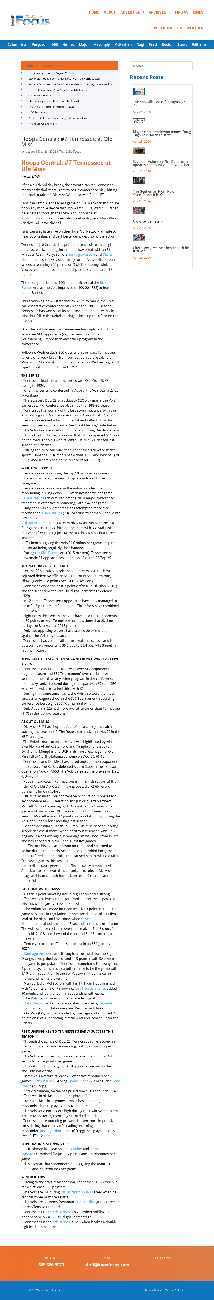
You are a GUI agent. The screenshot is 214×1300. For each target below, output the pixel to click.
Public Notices (168, 27)
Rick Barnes (50, 552)
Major (84, 45)
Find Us (182, 12)
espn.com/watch (34, 218)
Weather (195, 27)
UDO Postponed (37, 112)
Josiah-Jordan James (90, 988)
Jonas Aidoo (79, 1081)
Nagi (140, 45)
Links (198, 12)
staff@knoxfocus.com (107, 1264)
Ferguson (40, 45)
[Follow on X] (167, 1265)
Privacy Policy (153, 1290)
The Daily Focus (70, 151)
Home (94, 12)
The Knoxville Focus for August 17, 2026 (51, 107)
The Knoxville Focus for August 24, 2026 (51, 73)
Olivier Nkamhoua (37, 523)
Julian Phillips (33, 498)
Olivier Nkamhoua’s (76, 1192)
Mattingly (101, 45)
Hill (55, 45)
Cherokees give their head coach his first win (54, 101)
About (110, 12)
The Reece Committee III (42, 123)
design (30, 151)
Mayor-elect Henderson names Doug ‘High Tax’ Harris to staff (64, 78)
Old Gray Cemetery (39, 95)
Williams (199, 45)
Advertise (130, 12)
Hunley (68, 45)
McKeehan (123, 45)
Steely (182, 45)
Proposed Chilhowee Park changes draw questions (57, 118)
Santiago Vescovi (81, 254)
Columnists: (18, 45)
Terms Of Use (174, 1290)
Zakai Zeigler (34, 1003)
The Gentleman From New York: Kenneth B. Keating (58, 90)
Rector (167, 45)
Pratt (153, 45)
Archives (157, 12)
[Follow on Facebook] (158, 1265)
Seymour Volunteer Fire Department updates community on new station (70, 84)
